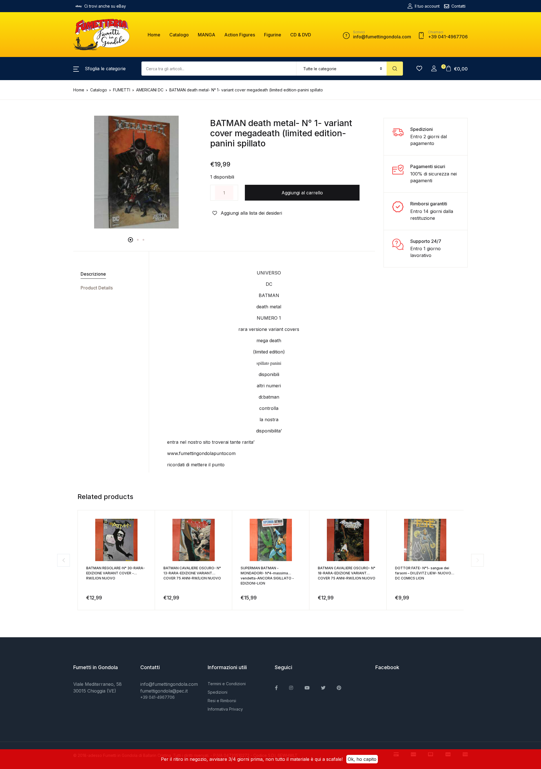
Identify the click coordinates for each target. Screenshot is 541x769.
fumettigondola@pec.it (164, 691)
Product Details (97, 288)
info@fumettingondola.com (169, 684)
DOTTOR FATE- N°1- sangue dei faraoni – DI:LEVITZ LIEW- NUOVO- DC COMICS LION (424, 573)
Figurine (272, 35)
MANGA (206, 35)
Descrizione (93, 274)
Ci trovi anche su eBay (105, 6)
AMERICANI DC (149, 89)
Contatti (458, 6)
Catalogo (179, 35)
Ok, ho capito (362, 759)
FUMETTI (121, 89)
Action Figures (239, 35)
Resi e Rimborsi (222, 700)
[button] (99, 68)
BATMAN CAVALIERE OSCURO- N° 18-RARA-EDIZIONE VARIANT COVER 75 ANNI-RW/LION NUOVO (346, 573)
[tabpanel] (136, 172)
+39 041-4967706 (157, 697)
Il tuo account (427, 6)
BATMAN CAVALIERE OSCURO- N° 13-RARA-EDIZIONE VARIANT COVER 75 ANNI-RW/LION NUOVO (192, 573)
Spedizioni (217, 692)
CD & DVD (300, 35)
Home (154, 35)
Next (477, 560)
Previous (63, 560)
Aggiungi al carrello (302, 192)
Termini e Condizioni (227, 683)
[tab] (109, 274)
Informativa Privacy (225, 709)
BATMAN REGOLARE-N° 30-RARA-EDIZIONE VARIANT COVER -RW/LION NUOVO (115, 573)
